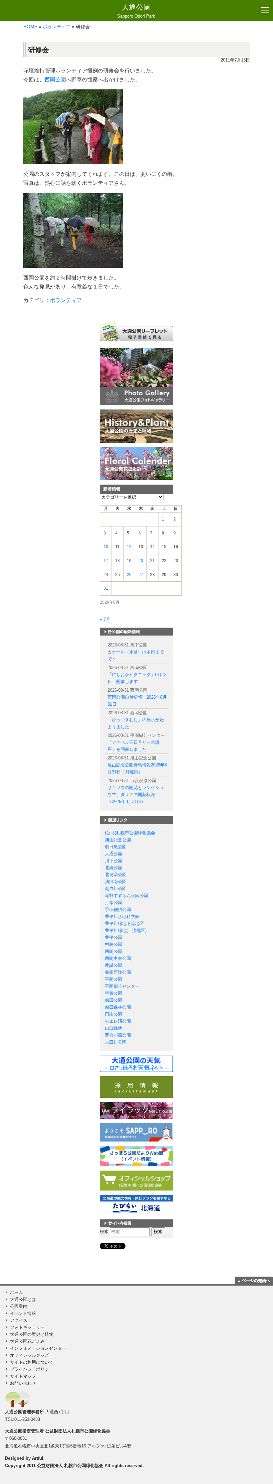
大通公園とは (23, 1299)
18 (117, 560)
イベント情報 (23, 1313)
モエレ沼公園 (118, 1021)
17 (106, 560)
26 (129, 574)
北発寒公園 (116, 874)
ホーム (16, 1292)
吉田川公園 (116, 1042)
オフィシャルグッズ (29, 1355)
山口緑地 (113, 1028)
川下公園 (113, 860)
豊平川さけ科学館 (122, 916)
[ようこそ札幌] (136, 1132)
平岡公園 (113, 979)
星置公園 (113, 993)
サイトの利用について (31, 1362)
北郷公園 (113, 867)
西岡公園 (55, 79)
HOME (30, 26)
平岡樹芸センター (122, 986)
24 (106, 574)
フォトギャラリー (27, 1327)
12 (129, 546)
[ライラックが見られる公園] (136, 1110)
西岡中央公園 (118, 958)
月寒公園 (113, 902)
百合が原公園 (118, 1035)
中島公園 (113, 944)
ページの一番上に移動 (254, 1280)
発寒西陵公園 (118, 972)
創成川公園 (116, 888)
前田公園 (113, 1000)
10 (106, 546)
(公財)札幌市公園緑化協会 (130, 832)
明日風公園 (116, 846)
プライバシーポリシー (31, 1369)
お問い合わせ (23, 1383)
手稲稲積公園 (118, 909)
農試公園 (113, 965)
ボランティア (57, 26)
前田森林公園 (118, 1007)
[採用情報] (136, 1086)
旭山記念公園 (118, 839)
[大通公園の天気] (136, 1063)
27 (140, 574)
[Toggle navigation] (265, 10)
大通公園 (136, 11)
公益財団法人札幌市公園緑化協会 (77, 1430)
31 (106, 588)
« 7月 (105, 619)
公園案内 (18, 1306)
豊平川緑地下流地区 (124, 923)
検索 (104, 1231)
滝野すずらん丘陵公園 (126, 895)
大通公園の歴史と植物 (31, 1334)
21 (152, 560)
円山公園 (113, 1014)
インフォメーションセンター (38, 1348)
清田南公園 (116, 881)
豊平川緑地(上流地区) (125, 930)
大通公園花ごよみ (27, 1341)
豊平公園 (113, 937)
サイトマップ (23, 1376)
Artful (37, 1458)
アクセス (18, 1320)
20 (140, 560)
